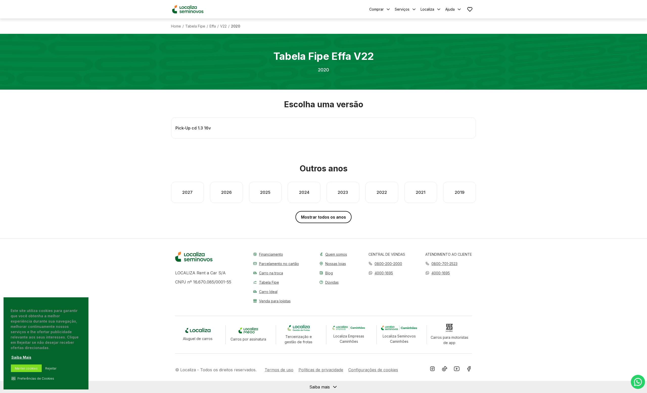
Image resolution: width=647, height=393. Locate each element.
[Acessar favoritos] (470, 9)
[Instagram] (432, 370)
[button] (380, 273)
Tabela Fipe (195, 26)
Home (176, 26)
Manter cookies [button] (26, 368)
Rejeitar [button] (50, 368)
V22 (223, 26)
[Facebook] (469, 370)
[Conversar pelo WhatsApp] (638, 382)
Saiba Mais (21, 357)
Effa (213, 26)
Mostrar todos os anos (323, 217)
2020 (235, 26)
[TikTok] (445, 370)
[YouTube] (457, 370)
